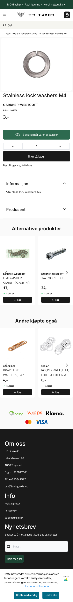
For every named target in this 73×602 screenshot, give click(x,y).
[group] (17, 273)
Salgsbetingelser (14, 518)
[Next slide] (67, 273)
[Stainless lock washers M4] (36, 64)
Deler (16, 33)
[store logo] (36, 14)
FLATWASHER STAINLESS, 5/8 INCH (17, 280)
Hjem (9, 33)
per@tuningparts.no (16, 486)
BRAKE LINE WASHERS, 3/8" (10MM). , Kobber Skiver (14, 372)
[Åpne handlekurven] (67, 15)
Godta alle (51, 595)
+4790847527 (17, 479)
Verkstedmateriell (30, 33)
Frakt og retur (12, 503)
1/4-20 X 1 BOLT (52, 278)
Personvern (11, 510)
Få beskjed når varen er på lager (40, 135)
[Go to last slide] (6, 273)
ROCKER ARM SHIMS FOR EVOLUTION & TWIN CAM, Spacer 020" (55, 372)
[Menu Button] (4, 15)
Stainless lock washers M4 (53, 33)
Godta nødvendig (26, 595)
